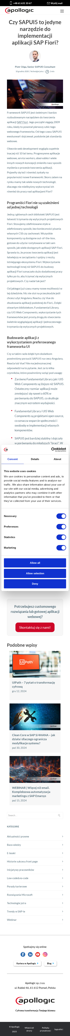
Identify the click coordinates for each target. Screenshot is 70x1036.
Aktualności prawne (18, 836)
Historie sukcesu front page (22, 861)
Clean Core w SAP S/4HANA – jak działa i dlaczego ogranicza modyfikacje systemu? (33, 739)
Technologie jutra (16, 903)
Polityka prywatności (45, 1029)
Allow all (35, 562)
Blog (49, 963)
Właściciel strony (29, 1029)
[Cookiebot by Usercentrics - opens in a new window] (51, 449)
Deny (35, 583)
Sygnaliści (58, 1029)
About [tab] (57, 459)
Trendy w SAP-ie (16, 911)
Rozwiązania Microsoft (20, 894)
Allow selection (35, 573)
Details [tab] (35, 459)
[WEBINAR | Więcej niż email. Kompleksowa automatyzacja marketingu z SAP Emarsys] (35, 781)
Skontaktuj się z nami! (35, 627)
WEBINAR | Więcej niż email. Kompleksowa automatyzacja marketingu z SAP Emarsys (31, 792)
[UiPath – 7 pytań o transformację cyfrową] (35, 676)
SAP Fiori (22, 122)
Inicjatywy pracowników (20, 869)
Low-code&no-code (17, 878)
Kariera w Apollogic (26, 963)
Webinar (12, 919)
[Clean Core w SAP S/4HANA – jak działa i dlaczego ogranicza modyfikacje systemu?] (35, 729)
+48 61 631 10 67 (22, 3)
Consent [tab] (12, 459)
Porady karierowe (17, 886)
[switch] (61, 526)
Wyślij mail (57, 3)
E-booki (11, 853)
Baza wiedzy (14, 844)
